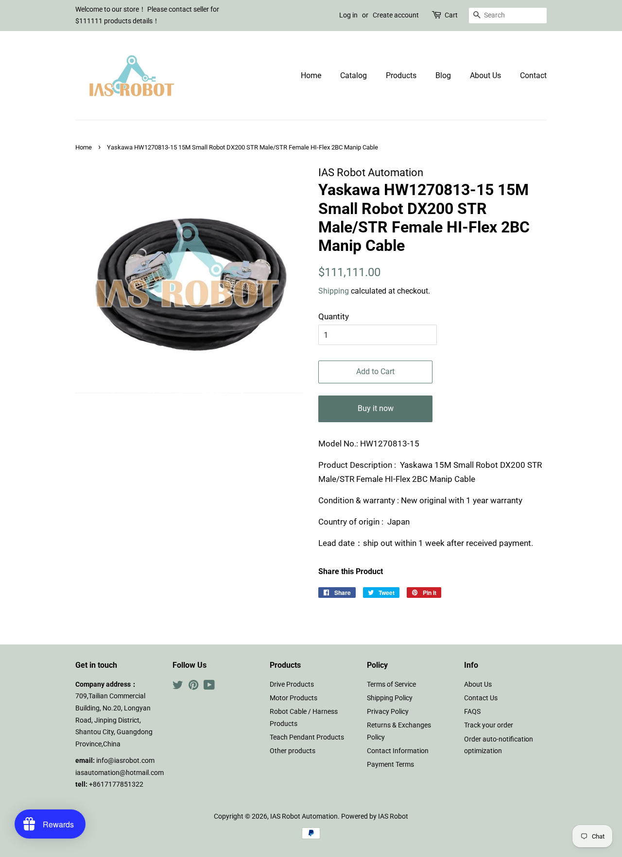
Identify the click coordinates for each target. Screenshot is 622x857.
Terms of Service (391, 684)
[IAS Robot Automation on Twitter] (178, 687)
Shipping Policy (390, 698)
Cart (451, 15)
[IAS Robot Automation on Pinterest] (193, 687)
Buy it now (376, 408)
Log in (348, 15)
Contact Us (481, 698)
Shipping (333, 291)
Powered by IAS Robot (374, 816)
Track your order (488, 725)
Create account (396, 15)
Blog (443, 75)
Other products (292, 751)
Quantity (333, 316)
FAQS (472, 712)
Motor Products (293, 698)
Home (311, 75)
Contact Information (398, 751)
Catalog (353, 75)
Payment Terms (390, 764)
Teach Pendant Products (307, 737)
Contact (533, 75)
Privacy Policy (388, 712)
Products (401, 75)
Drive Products (292, 684)
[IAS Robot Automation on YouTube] (209, 687)
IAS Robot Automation (304, 816)
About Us (485, 75)
